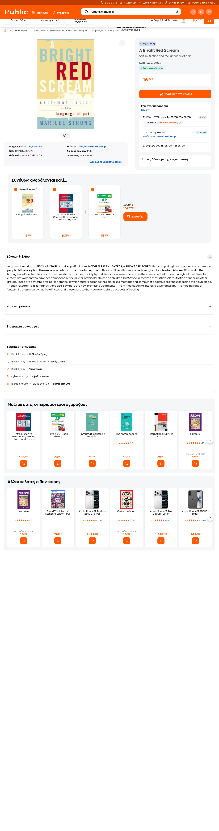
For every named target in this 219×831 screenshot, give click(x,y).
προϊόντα (42, 13)
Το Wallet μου (129, 3)
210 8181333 (111, 3)
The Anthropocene (126, 434)
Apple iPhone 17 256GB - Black (195, 512)
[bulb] (53, 12)
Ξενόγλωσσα (57, 362)
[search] (86, 11)
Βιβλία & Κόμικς (38, 354)
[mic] (177, 12)
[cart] (209, 12)
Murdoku (195, 434)
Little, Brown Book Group (91, 146)
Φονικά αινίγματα (126, 511)
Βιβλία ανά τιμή (40, 384)
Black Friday (18, 354)
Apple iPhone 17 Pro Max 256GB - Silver (92, 512)
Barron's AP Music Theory (58, 435)
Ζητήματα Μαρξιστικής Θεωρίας (92, 435)
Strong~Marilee (33, 146)
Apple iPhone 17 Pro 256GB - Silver (161, 512)
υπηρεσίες (63, 13)
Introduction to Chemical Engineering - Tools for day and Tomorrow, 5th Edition (24, 436)
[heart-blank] (193, 12)
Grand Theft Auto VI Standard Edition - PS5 (58, 512)
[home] (16, 12)
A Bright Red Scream (27, 214)
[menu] (33, 12)
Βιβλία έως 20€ (61, 384)
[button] (203, 2)
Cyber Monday (19, 376)
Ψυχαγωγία (35, 369)
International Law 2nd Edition (161, 435)
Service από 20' (176, 3)
